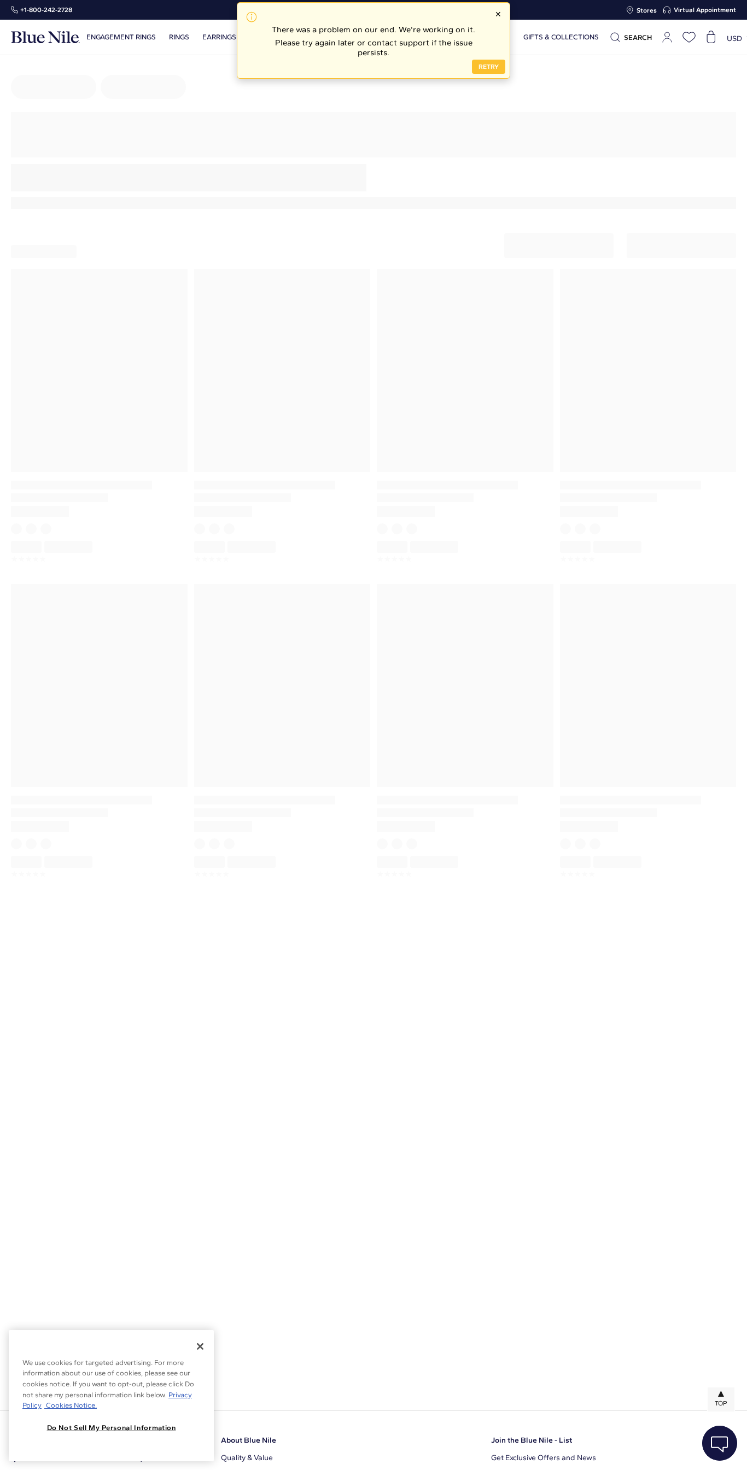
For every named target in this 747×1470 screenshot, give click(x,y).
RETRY (488, 67)
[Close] (200, 1346)
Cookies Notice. (70, 1405)
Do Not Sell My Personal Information (111, 1428)
